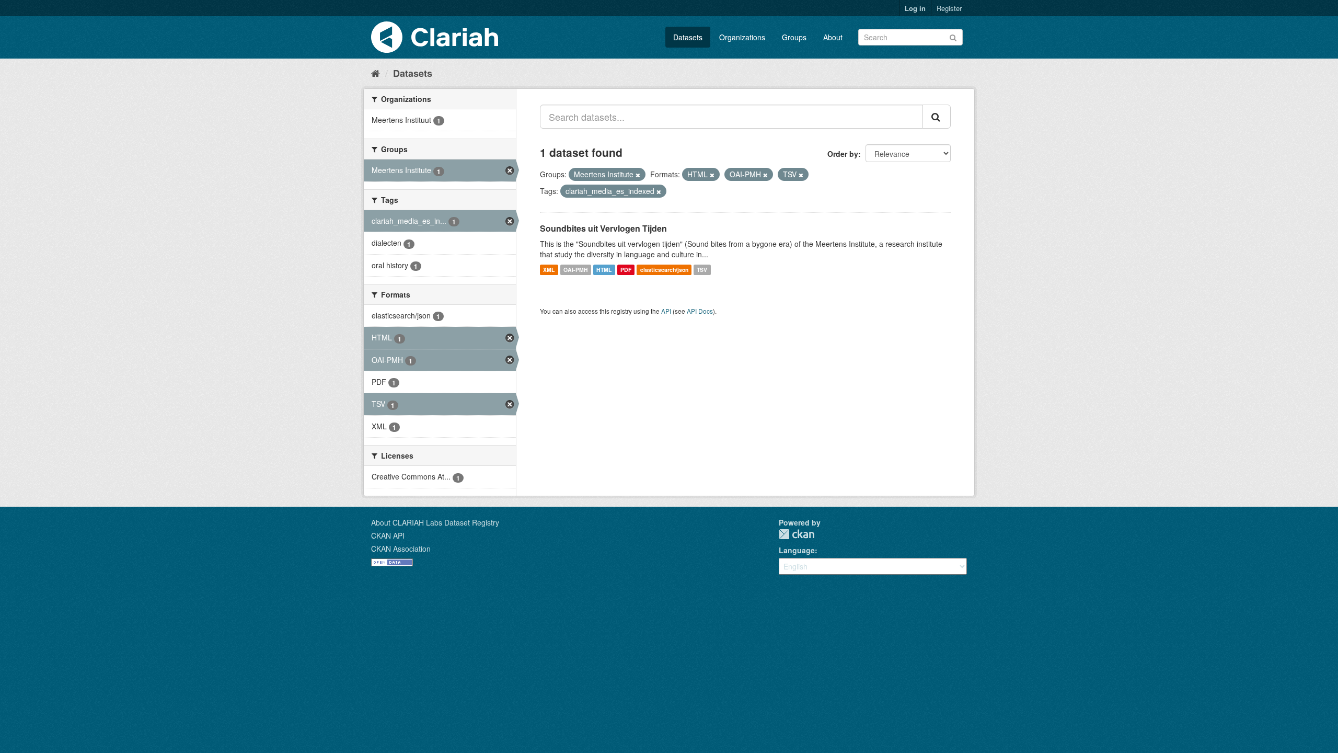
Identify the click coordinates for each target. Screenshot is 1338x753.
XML (549, 269)
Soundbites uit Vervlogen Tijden (603, 228)
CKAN (796, 534)
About (833, 37)
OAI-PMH (575, 269)
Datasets (687, 37)
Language (797, 550)
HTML (604, 269)
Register (949, 8)
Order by (842, 154)
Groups (794, 37)
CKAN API (388, 535)
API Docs (700, 310)
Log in (915, 8)
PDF (625, 269)
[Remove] (638, 174)
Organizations (742, 37)
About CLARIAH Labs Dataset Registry (435, 522)
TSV (702, 269)
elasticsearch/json (664, 269)
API (666, 310)
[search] (936, 117)
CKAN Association (401, 548)
